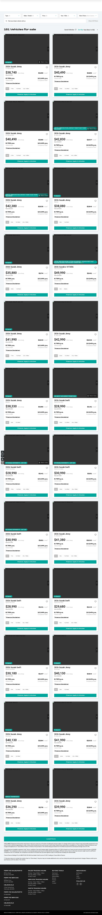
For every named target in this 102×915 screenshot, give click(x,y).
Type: (6, 16)
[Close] (2, 462)
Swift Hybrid (79, 873)
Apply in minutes (26, 94)
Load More (51, 839)
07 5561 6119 (7, 900)
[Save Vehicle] (47, 68)
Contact (54, 883)
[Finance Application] (2, 459)
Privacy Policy (41, 912)
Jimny (77, 876)
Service (54, 878)
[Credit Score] (2, 455)
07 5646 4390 (7, 894)
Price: (44, 16)
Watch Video (44, 62)
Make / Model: (28, 16)
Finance (54, 879)
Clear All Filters (93, 21)
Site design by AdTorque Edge (91, 912)
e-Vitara (78, 878)
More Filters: (82, 16)
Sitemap (47, 912)
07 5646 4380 (7, 905)
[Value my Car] (2, 452)
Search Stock (55, 874)
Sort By (80, 30)
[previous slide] (5, 49)
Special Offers (55, 876)
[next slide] (48, 49)
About (53, 881)
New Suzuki (55, 873)
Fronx (77, 874)
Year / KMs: (64, 16)
